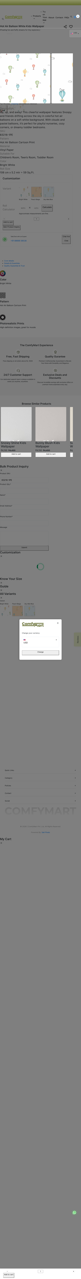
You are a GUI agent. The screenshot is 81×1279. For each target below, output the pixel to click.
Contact (59, 17)
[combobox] (41, 639)
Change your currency (31, 633)
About (51, 17)
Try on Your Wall (45, 17)
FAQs (66, 17)
